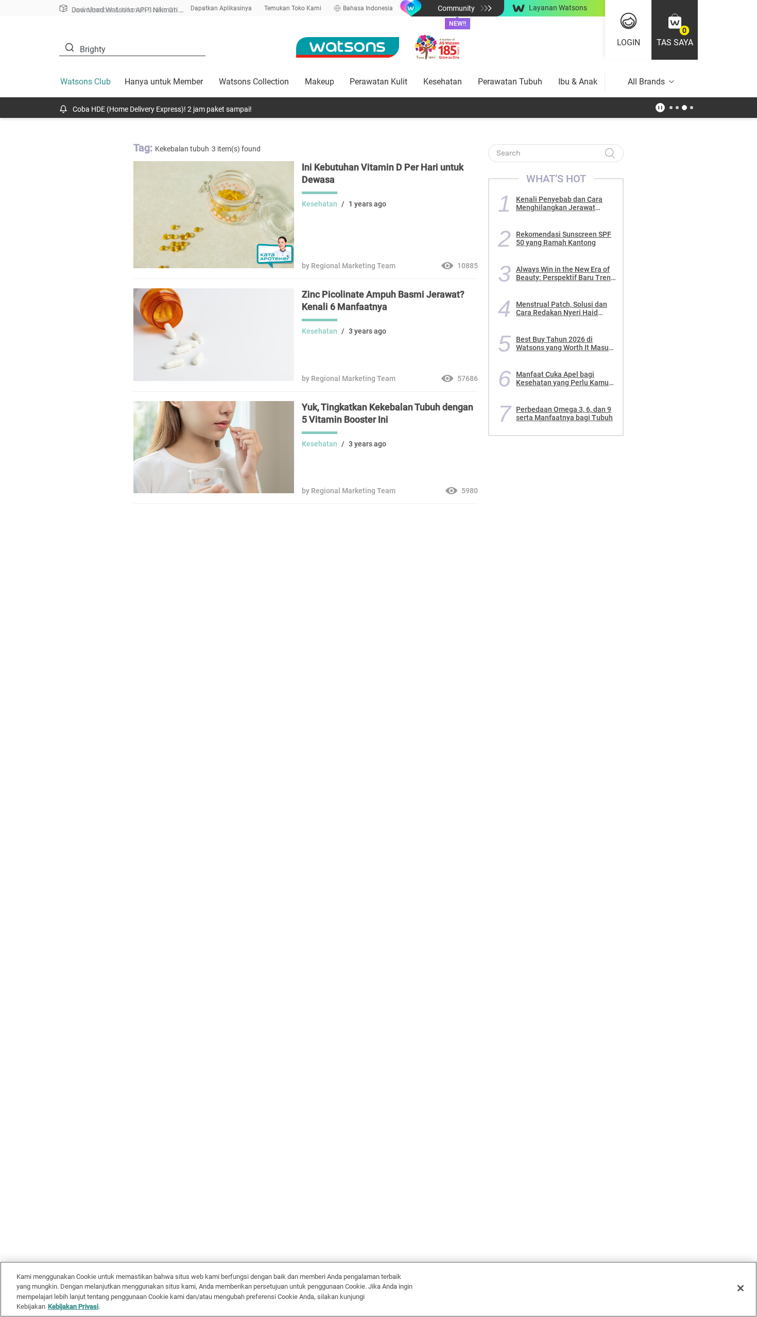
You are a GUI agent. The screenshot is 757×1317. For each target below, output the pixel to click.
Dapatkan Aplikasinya (221, 8)
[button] (674, 30)
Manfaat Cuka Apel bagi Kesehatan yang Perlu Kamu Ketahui (562, 378)
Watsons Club (85, 81)
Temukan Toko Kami (292, 8)
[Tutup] (740, 1288)
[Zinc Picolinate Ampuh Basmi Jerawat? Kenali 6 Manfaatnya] (213, 378)
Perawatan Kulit (378, 81)
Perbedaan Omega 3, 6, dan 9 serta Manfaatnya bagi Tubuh (564, 413)
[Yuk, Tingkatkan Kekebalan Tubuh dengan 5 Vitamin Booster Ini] (213, 491)
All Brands (646, 81)
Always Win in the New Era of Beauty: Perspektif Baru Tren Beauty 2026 (563, 273)
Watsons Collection (254, 81)
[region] (378, 1289)
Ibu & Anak (577, 81)
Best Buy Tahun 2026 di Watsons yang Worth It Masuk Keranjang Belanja (564, 343)
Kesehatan (442, 81)
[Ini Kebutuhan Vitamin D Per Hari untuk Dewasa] (213, 266)
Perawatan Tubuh (510, 81)
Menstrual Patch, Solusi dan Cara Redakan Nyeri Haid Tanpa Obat (561, 308)
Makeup (319, 81)
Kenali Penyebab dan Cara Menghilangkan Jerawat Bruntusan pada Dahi (559, 203)
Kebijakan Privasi (73, 1306)
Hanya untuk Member (164, 81)
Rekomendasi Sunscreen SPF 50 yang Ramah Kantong (563, 238)
